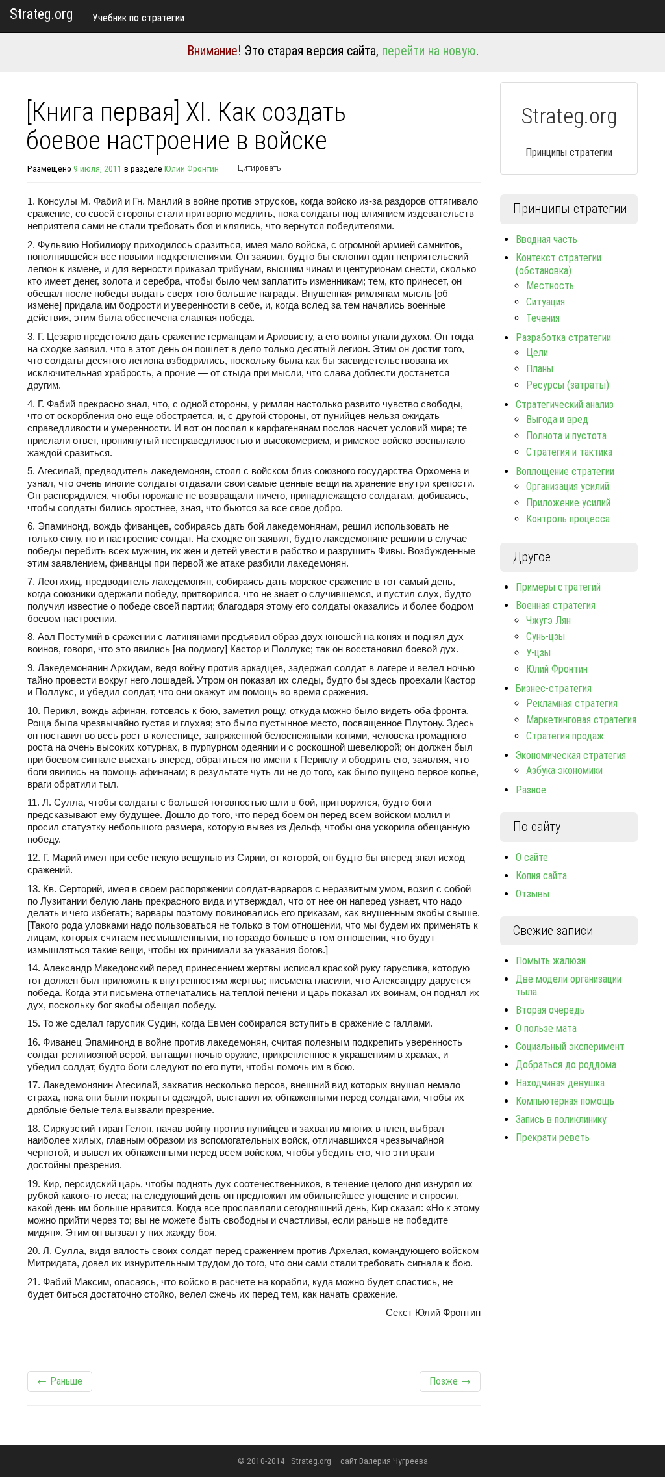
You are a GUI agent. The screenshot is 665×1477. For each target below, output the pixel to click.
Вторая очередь (550, 1010)
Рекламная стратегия (572, 703)
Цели (537, 352)
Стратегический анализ (565, 404)
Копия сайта (541, 875)
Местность (550, 285)
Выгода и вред (557, 419)
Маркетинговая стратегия (581, 719)
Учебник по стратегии (138, 18)
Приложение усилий (568, 502)
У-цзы (538, 653)
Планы (539, 369)
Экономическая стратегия (571, 755)
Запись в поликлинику (561, 1119)
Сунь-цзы (545, 636)
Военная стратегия (556, 605)
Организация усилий (567, 486)
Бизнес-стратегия (554, 688)
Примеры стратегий (558, 587)
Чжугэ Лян (548, 620)
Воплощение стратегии (565, 471)
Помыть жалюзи (551, 961)
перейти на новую (429, 50)
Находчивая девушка (560, 1083)
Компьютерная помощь (565, 1101)
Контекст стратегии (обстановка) (558, 264)
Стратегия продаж (565, 736)
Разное (531, 790)
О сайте (532, 857)
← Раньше (59, 1381)
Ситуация (545, 302)
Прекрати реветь (553, 1137)
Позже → (450, 1381)
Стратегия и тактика (569, 452)
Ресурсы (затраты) (567, 385)
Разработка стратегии (563, 337)
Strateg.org (41, 14)
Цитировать (259, 168)
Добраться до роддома (566, 1065)
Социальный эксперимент (570, 1046)
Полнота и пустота (566, 436)
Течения (543, 318)
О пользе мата (546, 1028)
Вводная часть (546, 239)
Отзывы (532, 894)
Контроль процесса (568, 519)
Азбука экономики (564, 770)
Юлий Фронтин (191, 168)
